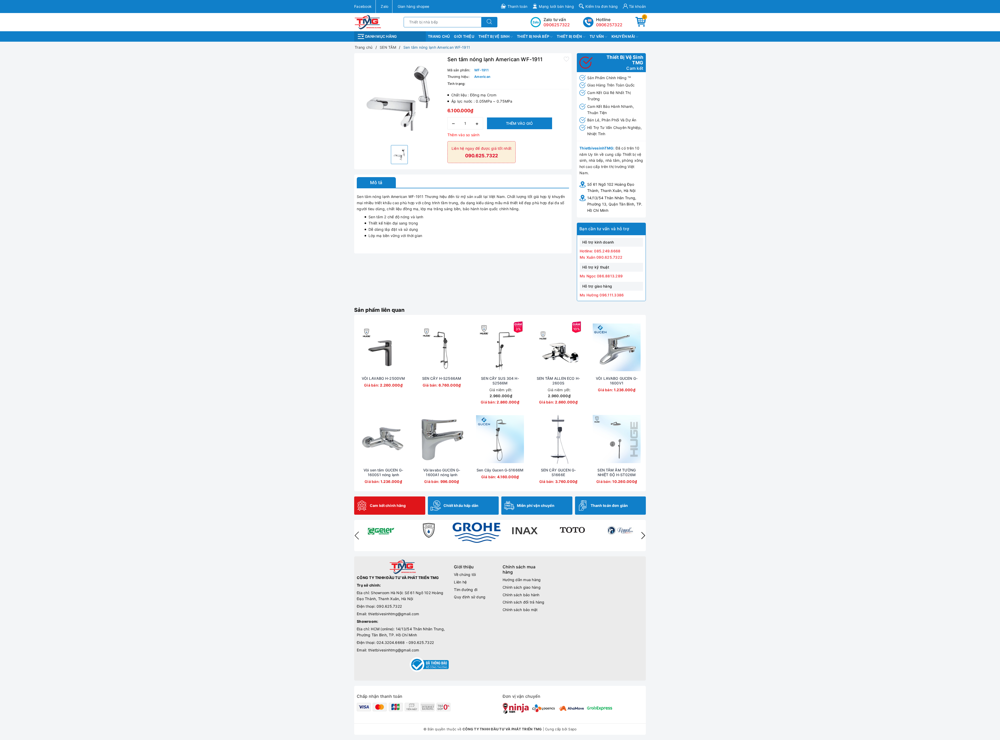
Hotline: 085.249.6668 (600, 251)
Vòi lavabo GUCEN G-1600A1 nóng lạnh (441, 472)
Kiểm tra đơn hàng (601, 6)
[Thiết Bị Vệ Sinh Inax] (524, 530)
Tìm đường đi (465, 589)
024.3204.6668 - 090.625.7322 (405, 642)
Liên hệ (460, 582)
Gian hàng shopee (413, 6)
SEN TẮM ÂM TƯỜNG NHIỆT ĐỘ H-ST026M (616, 472)
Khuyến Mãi (623, 36)
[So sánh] (408, 347)
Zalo (384, 6)
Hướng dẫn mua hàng (522, 579)
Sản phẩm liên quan (379, 310)
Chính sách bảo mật (520, 609)
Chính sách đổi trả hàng (524, 602)
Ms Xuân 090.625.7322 (601, 257)
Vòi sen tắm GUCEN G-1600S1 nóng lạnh (383, 472)
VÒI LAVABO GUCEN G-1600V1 (617, 380)
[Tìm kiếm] (489, 22)
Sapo (572, 729)
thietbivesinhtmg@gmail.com (393, 614)
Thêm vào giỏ (519, 123)
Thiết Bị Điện (570, 36)
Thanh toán (518, 6)
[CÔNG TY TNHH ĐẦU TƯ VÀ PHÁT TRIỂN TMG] (368, 22)
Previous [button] (357, 535)
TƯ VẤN (597, 36)
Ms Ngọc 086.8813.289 (601, 276)
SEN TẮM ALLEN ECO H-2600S (558, 380)
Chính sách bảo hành (521, 595)
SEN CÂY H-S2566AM (441, 378)
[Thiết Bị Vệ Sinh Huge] (429, 530)
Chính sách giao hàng (522, 587)
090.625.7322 (389, 606)
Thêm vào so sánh (463, 135)
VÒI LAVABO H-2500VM (383, 378)
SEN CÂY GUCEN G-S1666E (558, 472)
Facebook (363, 6)
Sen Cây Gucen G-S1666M (500, 470)
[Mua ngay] (359, 347)
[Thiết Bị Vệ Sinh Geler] (381, 530)
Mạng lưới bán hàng (556, 6)
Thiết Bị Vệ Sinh (494, 36)
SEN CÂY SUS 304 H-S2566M (500, 380)
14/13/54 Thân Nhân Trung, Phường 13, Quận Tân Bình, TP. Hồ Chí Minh (614, 204)
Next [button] (643, 535)
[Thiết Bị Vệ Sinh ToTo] (572, 530)
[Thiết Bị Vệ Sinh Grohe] (477, 533)
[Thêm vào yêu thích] (566, 59)
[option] (399, 98)
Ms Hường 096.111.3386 (602, 295)
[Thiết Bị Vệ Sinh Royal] (620, 530)
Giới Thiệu (464, 36)
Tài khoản (637, 6)
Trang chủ (439, 36)
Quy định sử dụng (469, 597)
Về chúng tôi (465, 574)
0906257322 (609, 24)
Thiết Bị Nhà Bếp (533, 36)
